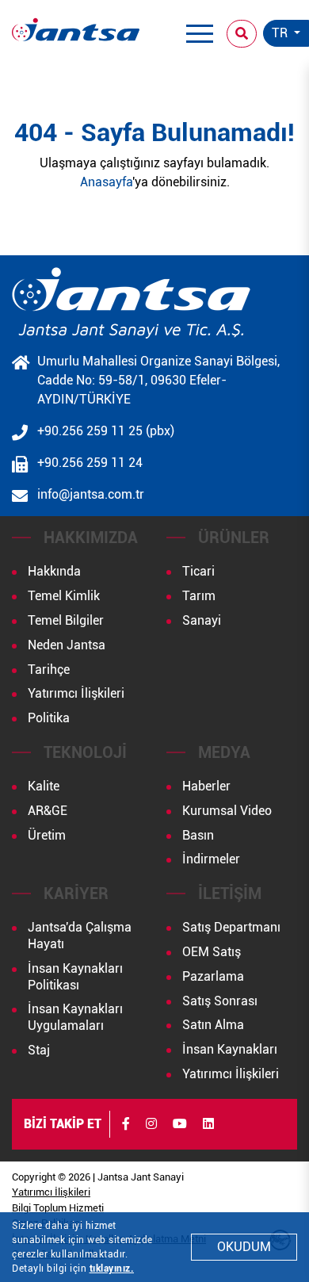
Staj (39, 1050)
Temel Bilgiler (66, 620)
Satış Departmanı (231, 927)
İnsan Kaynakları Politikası (75, 977)
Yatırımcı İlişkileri (76, 693)
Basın (198, 835)
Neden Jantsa (66, 644)
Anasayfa (106, 181)
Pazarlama (213, 976)
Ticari (198, 571)
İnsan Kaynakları (229, 1049)
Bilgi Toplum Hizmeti (58, 1208)
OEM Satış (211, 951)
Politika (49, 717)
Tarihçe (49, 669)
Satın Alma (213, 1024)
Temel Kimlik (64, 595)
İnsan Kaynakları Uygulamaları (75, 1017)
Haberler (206, 786)
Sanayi (201, 620)
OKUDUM (244, 1246)
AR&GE (47, 810)
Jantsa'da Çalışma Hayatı (80, 935)
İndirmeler (211, 859)
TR (281, 32)
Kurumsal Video (227, 810)
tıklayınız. (112, 1268)
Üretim (47, 835)
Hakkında (54, 571)
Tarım (199, 595)
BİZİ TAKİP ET (62, 1123)
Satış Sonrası (220, 1000)
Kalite (43, 786)
